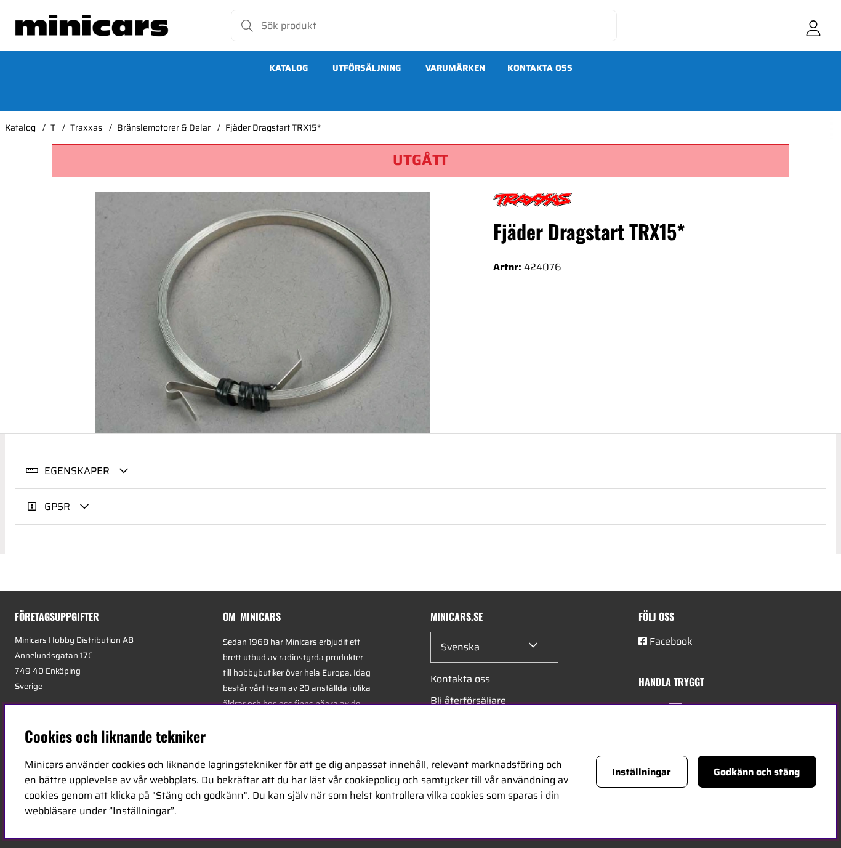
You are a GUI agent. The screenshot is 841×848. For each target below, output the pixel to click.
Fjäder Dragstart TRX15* (273, 127)
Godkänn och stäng (757, 772)
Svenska (460, 647)
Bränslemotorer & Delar (164, 127)
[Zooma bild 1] (262, 312)
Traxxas (86, 127)
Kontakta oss (540, 68)
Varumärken (455, 68)
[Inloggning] (813, 25)
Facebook (671, 641)
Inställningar (641, 772)
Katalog (288, 68)
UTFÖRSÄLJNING (366, 68)
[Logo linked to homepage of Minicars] (92, 26)
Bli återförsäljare (468, 700)
